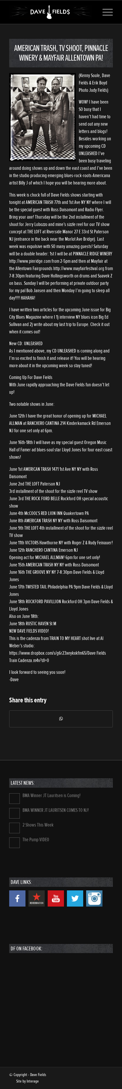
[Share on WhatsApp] (61, 719)
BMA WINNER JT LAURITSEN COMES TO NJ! (56, 810)
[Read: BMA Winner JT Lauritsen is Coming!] (14, 798)
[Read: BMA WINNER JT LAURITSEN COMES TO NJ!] (14, 813)
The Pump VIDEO (36, 839)
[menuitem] (105, 12)
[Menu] (105, 12)
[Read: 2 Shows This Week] (14, 828)
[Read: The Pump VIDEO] (14, 842)
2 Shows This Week (38, 825)
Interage (33, 1081)
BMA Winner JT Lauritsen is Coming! (52, 795)
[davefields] (50, 12)
